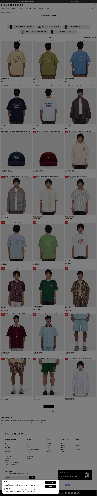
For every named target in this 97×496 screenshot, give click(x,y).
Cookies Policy (7, 488)
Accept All (50, 482)
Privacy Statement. (30, 491)
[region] (30, 487)
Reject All (50, 486)
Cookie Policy (20, 491)
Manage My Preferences (50, 489)
